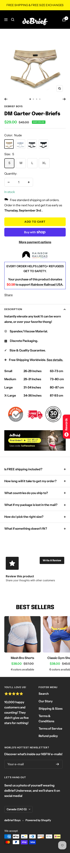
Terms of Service (50, 728)
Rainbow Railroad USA (46, 284)
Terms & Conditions (46, 718)
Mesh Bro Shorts (22, 658)
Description (13, 309)
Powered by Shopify (38, 820)
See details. (55, 360)
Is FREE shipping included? (23, 469)
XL (44, 163)
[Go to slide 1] (30, 99)
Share (8, 295)
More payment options (35, 242)
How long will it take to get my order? (30, 481)
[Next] (64, 99)
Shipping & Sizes (50, 708)
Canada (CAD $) (17, 809)
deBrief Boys (13, 106)
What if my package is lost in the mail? (30, 505)
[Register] (57, 764)
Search (44, 693)
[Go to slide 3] (36, 99)
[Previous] (5, 99)
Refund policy (48, 736)
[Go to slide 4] (39, 99)
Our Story (46, 701)
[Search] (12, 19)
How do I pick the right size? (23, 516)
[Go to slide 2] (33, 99)
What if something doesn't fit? (25, 528)
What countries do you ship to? (26, 493)
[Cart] (64, 19)
